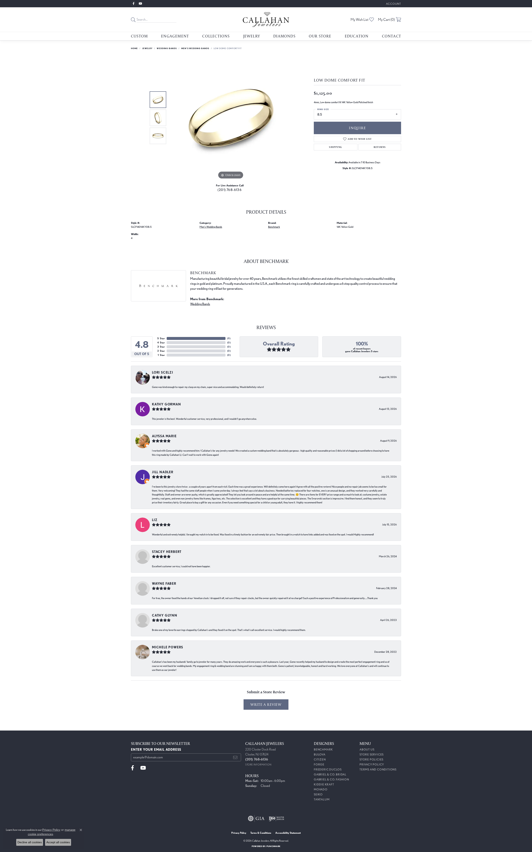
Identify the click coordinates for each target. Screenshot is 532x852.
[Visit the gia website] (256, 818)
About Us (367, 749)
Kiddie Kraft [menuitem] (324, 784)
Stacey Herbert (166, 552)
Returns (380, 147)
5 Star (161, 338)
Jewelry (251, 35)
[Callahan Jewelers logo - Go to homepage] (266, 19)
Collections (216, 35)
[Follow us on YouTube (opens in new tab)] (140, 3)
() (229, 338)
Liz (154, 520)
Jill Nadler (162, 472)
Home (134, 48)
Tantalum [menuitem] (321, 799)
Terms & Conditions (260, 832)
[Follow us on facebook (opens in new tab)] (133, 3)
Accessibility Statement (288, 832)
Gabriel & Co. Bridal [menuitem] (330, 774)
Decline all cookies (29, 842)
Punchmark (273, 846)
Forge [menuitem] (319, 764)
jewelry (147, 48)
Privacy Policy (372, 764)
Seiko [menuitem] (318, 794)
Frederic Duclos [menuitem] (328, 769)
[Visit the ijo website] (276, 818)
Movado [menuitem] (321, 789)
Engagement (175, 35)
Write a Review (265, 704)
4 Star (161, 342)
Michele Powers (167, 647)
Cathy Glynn (164, 615)
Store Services (372, 754)
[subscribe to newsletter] (235, 757)
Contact (391, 35)
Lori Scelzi (162, 372)
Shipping (335, 147)
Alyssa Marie (164, 436)
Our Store (320, 35)
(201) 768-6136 (230, 190)
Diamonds (284, 35)
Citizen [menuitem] (320, 759)
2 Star (161, 350)
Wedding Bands (167, 48)
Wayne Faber (164, 584)
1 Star (161, 355)
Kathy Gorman (166, 404)
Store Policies (371, 759)
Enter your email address (156, 750)
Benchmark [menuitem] (323, 749)
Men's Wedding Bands (195, 48)
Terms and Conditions (378, 769)
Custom (139, 35)
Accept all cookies (58, 842)
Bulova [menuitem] (319, 754)
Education (357, 35)
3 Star (161, 346)
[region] (230, 117)
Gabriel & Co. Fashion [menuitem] (331, 779)
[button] (393, 3)
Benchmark (274, 226)
